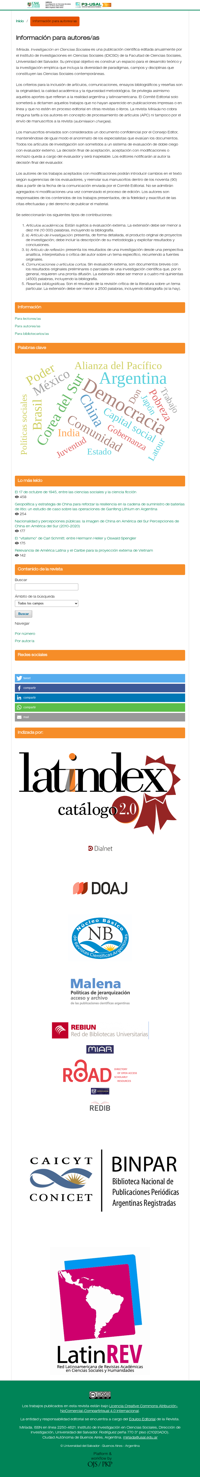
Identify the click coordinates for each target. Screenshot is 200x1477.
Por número (25, 634)
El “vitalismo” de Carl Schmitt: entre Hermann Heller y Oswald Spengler (75, 538)
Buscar (21, 580)
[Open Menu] (16, 5)
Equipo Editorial (142, 1419)
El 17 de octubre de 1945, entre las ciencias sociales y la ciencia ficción (75, 492)
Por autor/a (24, 641)
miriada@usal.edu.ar (140, 1438)
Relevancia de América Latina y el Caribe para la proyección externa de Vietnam (84, 551)
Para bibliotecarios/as (32, 334)
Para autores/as (27, 326)
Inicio (20, 21)
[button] (100, 678)
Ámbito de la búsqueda (35, 597)
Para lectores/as (28, 319)
